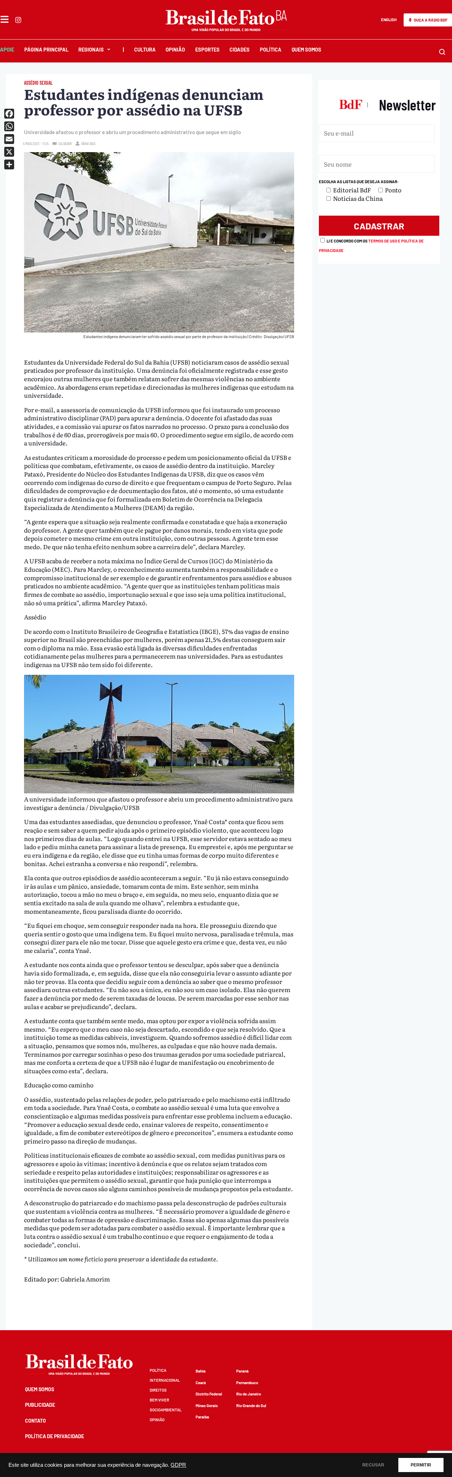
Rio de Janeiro (248, 1394)
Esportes (207, 50)
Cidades (240, 50)
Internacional (165, 1380)
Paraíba (202, 1417)
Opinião (175, 50)
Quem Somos (306, 50)
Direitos (158, 1390)
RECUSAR (373, 1465)
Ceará (201, 1382)
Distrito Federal (209, 1394)
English (389, 19)
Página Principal (46, 50)
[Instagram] (18, 20)
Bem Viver (159, 1400)
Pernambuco (247, 1382)
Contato (35, 1421)
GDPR (178, 1465)
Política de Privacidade (54, 1436)
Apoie (7, 50)
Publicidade (40, 1405)
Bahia (201, 1371)
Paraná (242, 1371)
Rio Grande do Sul (251, 1405)
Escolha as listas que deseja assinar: (359, 181)
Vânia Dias (88, 143)
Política (270, 50)
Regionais (91, 50)
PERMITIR (421, 1465)
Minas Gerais (207, 1405)
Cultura (145, 50)
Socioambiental (166, 1409)
